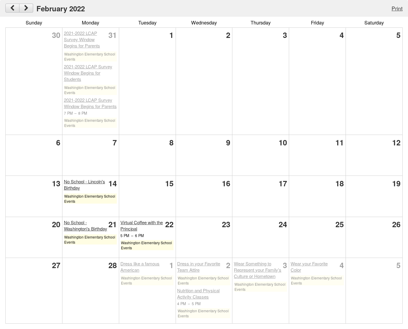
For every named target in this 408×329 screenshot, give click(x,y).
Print (397, 8)
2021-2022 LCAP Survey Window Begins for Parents (82, 39)
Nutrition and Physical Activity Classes (198, 293)
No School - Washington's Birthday (85, 225)
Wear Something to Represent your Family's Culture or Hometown (257, 269)
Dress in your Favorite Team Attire (198, 266)
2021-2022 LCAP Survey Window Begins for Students (88, 72)
